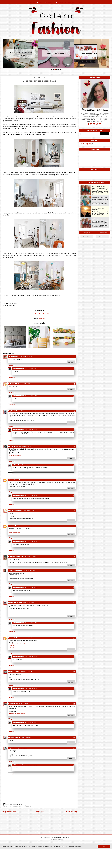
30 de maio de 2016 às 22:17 (29, 602)
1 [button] (51, 69)
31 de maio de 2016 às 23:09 (31, 395)
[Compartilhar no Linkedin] (43, 314)
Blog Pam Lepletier (15, 455)
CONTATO (60, 2)
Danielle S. (11, 703)
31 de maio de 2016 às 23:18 (31, 541)
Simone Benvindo (14, 480)
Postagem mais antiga (70, 812)
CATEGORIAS (50, 2)
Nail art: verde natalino (98, 186)
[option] (20, 53)
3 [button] (55, 69)
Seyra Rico (12, 748)
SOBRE (40, 2)
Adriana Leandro (18, 368)
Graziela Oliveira (13, 526)
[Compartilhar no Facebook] (31, 314)
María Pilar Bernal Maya (16, 556)
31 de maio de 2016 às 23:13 (31, 429)
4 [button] (56, 69)
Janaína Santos (13, 638)
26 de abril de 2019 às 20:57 (31, 765)
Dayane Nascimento (15, 602)
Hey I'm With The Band (16, 411)
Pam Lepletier (13, 446)
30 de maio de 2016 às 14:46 (25, 446)
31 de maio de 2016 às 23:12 (26, 737)
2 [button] (53, 69)
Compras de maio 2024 (20, 53)
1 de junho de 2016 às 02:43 (22, 748)
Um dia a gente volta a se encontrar (99, 208)
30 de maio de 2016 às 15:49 (27, 480)
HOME (33, 2)
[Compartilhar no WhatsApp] (48, 314)
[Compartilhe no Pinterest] (39, 314)
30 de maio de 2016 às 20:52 (28, 570)
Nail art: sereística (97, 219)
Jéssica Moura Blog (15, 570)
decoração (42, 318)
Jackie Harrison (13, 356)
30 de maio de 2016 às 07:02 (26, 356)
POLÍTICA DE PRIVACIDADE (74, 2)
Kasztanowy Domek (15, 510)
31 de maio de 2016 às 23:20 (31, 587)
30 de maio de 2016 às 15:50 (29, 510)
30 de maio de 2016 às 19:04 (31, 556)
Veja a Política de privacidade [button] (73, 846)
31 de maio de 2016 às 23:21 (31, 656)
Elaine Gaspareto (58, 839)
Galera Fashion (46, 837)
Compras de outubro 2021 (100, 197)
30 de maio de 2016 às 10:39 (24, 383)
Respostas (12, 365)
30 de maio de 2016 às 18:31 (26, 526)
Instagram (12, 645)
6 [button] (60, 69)
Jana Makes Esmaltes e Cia (17, 644)
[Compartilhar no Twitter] (35, 314)
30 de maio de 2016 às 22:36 (26, 637)
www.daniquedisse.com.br (17, 713)
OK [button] (103, 846)
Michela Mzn (12, 383)
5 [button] (58, 69)
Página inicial (40, 812)
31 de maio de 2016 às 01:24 (22, 703)
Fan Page (12, 647)
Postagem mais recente (8, 812)
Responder (71, 362)
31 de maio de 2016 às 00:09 (26, 671)
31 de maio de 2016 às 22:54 (31, 368)
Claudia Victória (13, 671)
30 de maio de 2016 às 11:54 (31, 410)
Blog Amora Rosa (14, 532)
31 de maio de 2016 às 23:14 (31, 465)
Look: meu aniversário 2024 (92, 53)
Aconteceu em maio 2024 (56, 53)
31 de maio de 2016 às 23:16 (31, 495)
